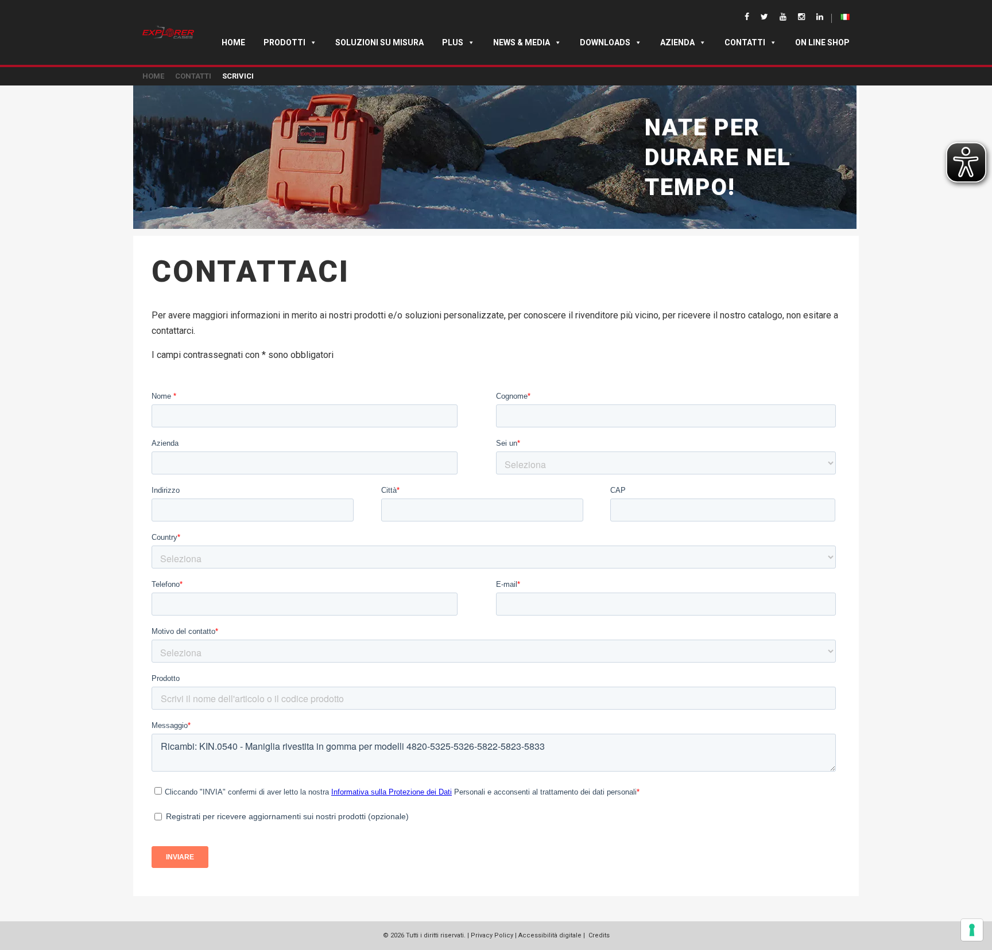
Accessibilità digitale (550, 935)
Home (233, 42)
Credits (599, 935)
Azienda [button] (677, 42)
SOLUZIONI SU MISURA (379, 42)
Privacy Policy (492, 935)
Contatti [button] (744, 42)
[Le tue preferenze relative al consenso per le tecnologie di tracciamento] (972, 930)
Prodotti (284, 42)
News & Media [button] (521, 42)
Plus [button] (452, 42)
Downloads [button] (605, 42)
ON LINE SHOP (822, 42)
